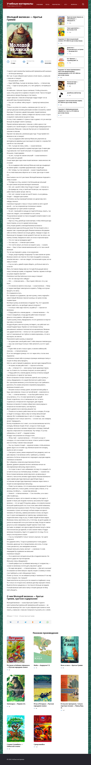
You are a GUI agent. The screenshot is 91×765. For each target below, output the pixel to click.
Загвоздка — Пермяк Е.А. (16, 704)
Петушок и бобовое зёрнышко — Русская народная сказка (18, 666)
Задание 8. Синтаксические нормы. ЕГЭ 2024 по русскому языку (70, 101)
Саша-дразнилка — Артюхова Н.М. (73, 29)
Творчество (56, 4)
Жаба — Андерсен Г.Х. (42, 665)
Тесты (47, 4)
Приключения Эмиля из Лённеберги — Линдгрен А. (75, 18)
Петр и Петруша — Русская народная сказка (44, 705)
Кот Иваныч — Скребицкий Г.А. (72, 59)
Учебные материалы (20, 3)
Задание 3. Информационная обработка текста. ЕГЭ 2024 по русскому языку (68, 111)
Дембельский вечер (74, 93)
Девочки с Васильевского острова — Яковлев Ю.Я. (75, 49)
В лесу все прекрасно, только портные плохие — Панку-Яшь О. (72, 706)
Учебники (39, 4)
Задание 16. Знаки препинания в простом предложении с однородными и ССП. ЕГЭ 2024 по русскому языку (69, 72)
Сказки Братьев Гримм (27, 616)
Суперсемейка (39, 744)
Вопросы (74, 4)
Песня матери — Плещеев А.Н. (72, 83)
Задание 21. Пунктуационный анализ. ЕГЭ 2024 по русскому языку (70, 40)
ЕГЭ (66, 4)
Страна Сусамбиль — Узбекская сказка (15, 745)
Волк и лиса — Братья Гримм (72, 665)
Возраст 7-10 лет (13, 616)
